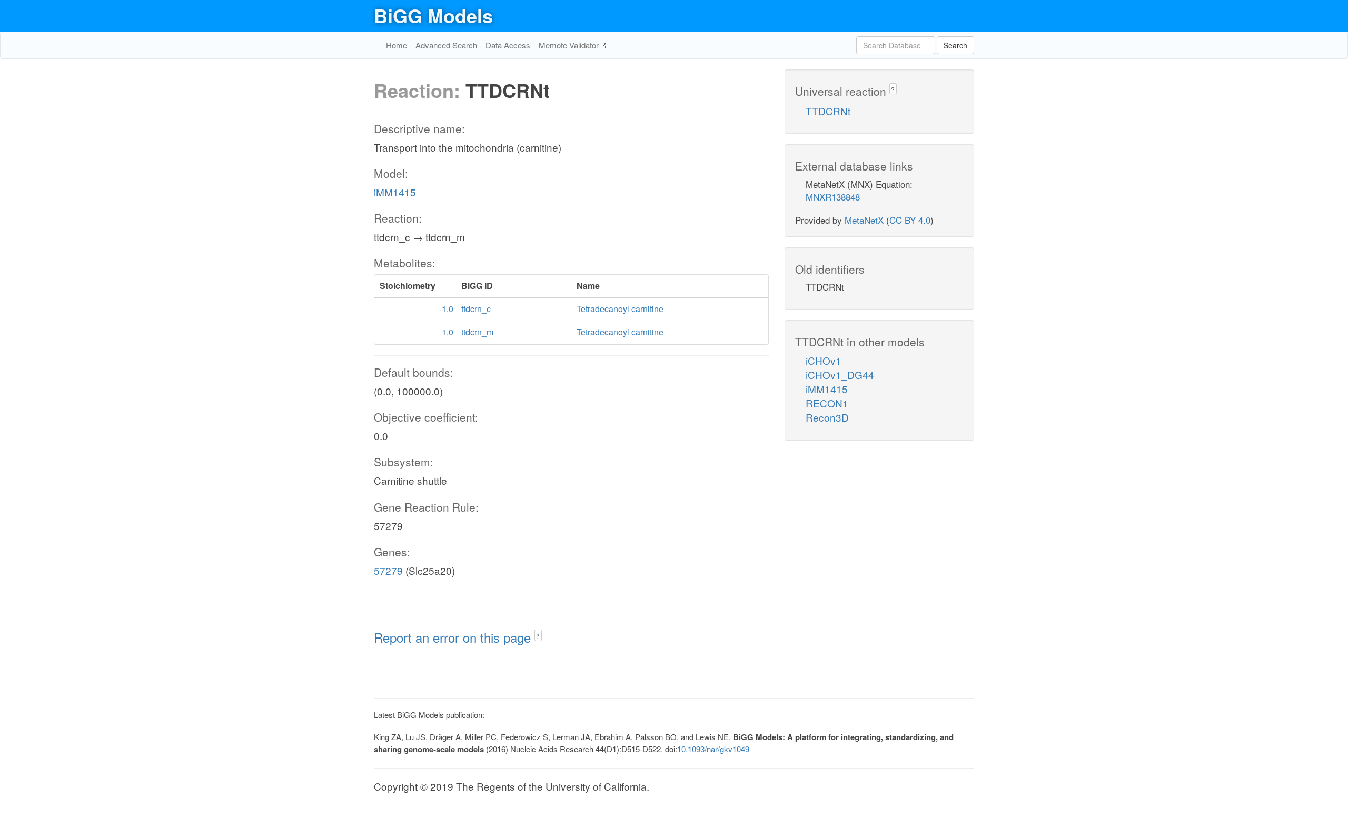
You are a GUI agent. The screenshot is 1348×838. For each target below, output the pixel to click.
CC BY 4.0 (909, 219)
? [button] (538, 635)
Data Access (507, 45)
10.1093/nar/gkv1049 (713, 748)
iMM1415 (395, 192)
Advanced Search (446, 45)
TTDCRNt (828, 111)
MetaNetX (864, 219)
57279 (388, 570)
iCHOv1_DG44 (840, 374)
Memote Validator (570, 45)
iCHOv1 (823, 360)
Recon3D (827, 417)
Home (396, 45)
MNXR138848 (833, 196)
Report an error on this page (454, 637)
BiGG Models (433, 15)
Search (955, 45)
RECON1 (827, 403)
